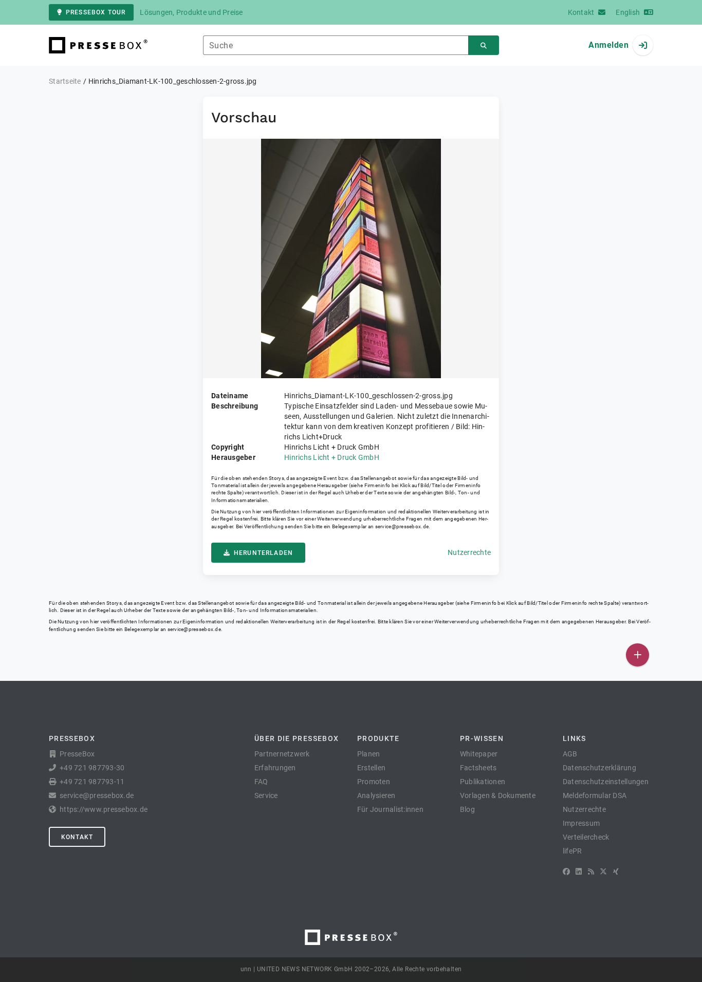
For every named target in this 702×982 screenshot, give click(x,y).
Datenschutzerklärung (599, 768)
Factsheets (478, 768)
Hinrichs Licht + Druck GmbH (331, 457)
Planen (368, 754)
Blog (467, 809)
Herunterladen (263, 553)
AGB (570, 754)
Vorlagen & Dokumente (497, 795)
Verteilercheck (586, 837)
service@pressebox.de (402, 526)
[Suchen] (483, 45)
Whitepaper (479, 754)
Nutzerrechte (469, 552)
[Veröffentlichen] (637, 654)
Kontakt (77, 837)
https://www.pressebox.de (103, 809)
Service (266, 795)
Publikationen (482, 781)
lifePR (572, 851)
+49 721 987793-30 (92, 768)
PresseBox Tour (95, 12)
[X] (603, 871)
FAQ (261, 781)
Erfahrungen (275, 768)
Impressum (581, 823)
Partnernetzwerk (282, 754)
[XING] (616, 871)
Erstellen (371, 768)
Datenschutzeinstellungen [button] (606, 781)
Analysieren (376, 795)
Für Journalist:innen (390, 809)
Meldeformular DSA (594, 795)
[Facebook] (566, 871)
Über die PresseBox (296, 738)
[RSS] (591, 871)
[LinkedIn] (579, 871)
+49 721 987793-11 (92, 781)
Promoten (373, 781)
